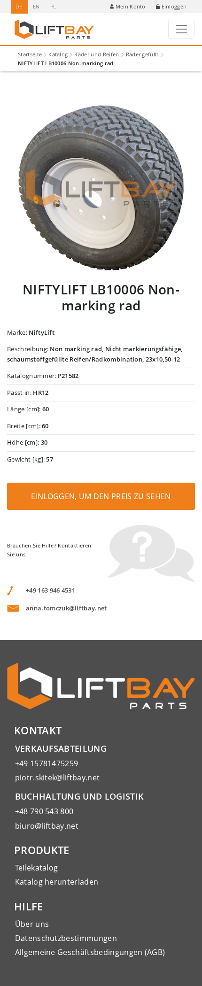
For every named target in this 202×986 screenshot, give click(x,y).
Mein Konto (131, 6)
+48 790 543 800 (44, 811)
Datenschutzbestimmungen (66, 938)
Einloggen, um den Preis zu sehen (101, 496)
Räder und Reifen (96, 54)
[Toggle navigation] (181, 29)
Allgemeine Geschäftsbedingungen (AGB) (90, 952)
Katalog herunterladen (57, 882)
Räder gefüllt (142, 54)
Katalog (58, 54)
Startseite (30, 54)
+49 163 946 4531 (50, 590)
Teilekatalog (36, 868)
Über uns (32, 924)
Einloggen (174, 6)
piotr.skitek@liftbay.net (57, 777)
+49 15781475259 (46, 763)
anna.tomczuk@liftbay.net (66, 608)
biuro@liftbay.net (46, 826)
